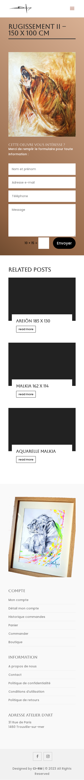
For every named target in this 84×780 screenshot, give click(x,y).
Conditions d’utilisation (26, 691)
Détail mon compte (23, 608)
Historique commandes (26, 617)
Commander (18, 633)
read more (26, 329)
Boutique (15, 642)
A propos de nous (22, 666)
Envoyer (64, 243)
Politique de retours (23, 700)
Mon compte (18, 600)
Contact (15, 675)
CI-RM (37, 768)
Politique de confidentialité (29, 683)
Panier (13, 625)
